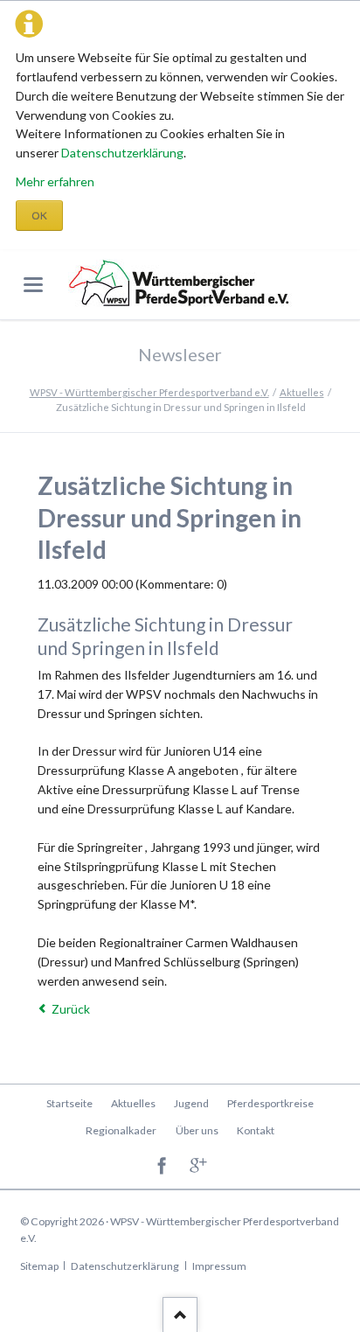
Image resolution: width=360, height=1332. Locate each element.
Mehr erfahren (55, 181)
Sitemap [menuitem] (39, 1266)
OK (39, 215)
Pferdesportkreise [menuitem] (270, 1103)
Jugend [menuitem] (191, 1103)
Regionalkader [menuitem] (121, 1130)
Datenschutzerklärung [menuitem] (125, 1266)
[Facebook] (162, 1167)
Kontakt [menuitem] (255, 1130)
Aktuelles (302, 392)
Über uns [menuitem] (197, 1130)
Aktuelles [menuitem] (133, 1103)
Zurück (71, 1008)
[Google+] (199, 1167)
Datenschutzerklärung (122, 152)
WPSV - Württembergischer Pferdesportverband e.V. (149, 392)
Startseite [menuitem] (69, 1103)
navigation (33, 285)
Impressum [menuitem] (219, 1266)
